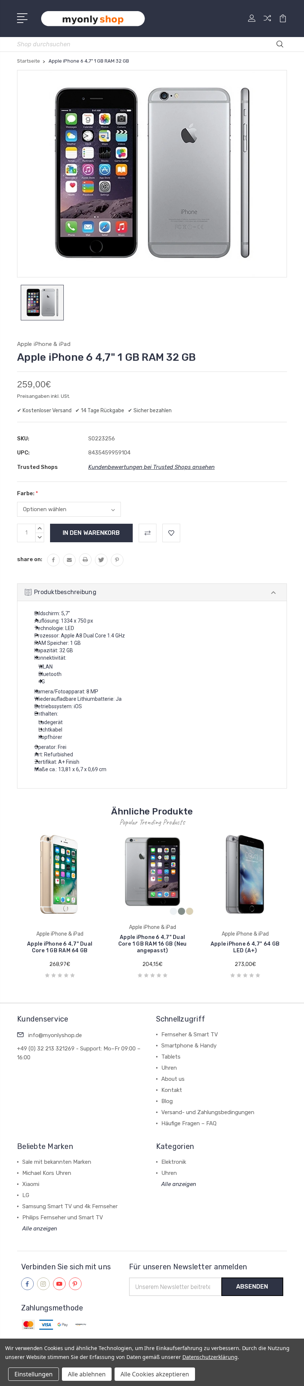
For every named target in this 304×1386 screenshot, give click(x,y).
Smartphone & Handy (189, 1045)
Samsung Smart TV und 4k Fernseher (70, 1206)
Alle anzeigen (39, 1228)
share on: (29, 559)
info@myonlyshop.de (55, 1035)
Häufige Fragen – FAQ (189, 1123)
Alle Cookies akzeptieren (154, 1374)
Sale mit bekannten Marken (56, 1162)
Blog (167, 1101)
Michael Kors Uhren (46, 1173)
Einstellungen (33, 1374)
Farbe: (27, 493)
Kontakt (171, 1090)
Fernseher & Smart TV (189, 1034)
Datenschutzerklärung (210, 1356)
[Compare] (267, 22)
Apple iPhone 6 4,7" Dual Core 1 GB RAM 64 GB (59, 947)
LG (25, 1195)
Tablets (171, 1056)
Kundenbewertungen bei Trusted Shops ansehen (151, 467)
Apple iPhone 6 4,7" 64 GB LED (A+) (245, 947)
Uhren (169, 1068)
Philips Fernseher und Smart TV (62, 1217)
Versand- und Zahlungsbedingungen (207, 1112)
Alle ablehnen (87, 1374)
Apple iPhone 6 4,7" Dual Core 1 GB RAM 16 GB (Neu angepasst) (152, 944)
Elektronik (173, 1162)
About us (173, 1079)
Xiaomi (30, 1184)
